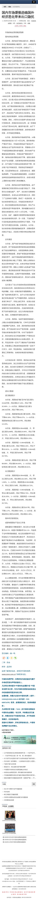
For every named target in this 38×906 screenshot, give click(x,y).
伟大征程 (7, 791)
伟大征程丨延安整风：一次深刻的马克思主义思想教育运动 (20, 761)
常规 (25, 25)
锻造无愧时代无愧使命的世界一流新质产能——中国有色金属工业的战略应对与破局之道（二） (20, 778)
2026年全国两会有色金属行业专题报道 (16, 797)
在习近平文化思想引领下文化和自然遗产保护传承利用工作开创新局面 (20, 758)
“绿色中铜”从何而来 (10, 764)
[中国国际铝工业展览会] (19, 739)
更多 (34, 784)
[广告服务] (25, 861)
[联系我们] (20, 861)
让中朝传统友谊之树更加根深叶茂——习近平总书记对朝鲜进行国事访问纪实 (20, 753)
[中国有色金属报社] (7, 861)
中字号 (20, 25)
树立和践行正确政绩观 (11, 794)
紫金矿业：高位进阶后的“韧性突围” (15, 767)
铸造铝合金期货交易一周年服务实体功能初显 (18, 772)
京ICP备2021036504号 (24, 870)
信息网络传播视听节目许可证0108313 (11, 866)
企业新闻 (10, 806)
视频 (5, 806)
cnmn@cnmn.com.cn (7, 881)
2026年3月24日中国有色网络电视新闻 (10, 820)
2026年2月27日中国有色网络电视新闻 (10, 833)
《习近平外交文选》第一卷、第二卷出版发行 (18, 755)
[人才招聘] (20, 863)
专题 (4, 784)
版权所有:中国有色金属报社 (12, 892)
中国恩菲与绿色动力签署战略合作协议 (16, 769)
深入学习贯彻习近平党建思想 (13, 789)
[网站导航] (14, 861)
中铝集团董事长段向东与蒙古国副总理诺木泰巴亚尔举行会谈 (20, 775)
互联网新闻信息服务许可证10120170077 (16, 868)
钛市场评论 (20, 23)
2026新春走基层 (9, 800)
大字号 (16, 25)
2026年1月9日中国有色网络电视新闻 (15, 842)
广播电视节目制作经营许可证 (28, 866)
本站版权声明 (22, 894)
